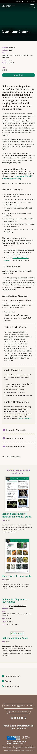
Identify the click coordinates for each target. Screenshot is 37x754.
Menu (32, 6)
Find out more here (24, 418)
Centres (9, 681)
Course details (18, 75)
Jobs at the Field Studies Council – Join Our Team (18, 706)
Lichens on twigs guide (15, 638)
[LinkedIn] (15, 718)
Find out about (12, 687)
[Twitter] (12, 718)
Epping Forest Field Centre (17, 606)
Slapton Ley (12, 47)
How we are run (12, 676)
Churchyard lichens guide (16, 576)
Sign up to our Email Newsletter (18, 712)
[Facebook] (18, 718)
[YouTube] (22, 718)
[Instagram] (25, 718)
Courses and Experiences (8, 29)
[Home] (8, 6)
